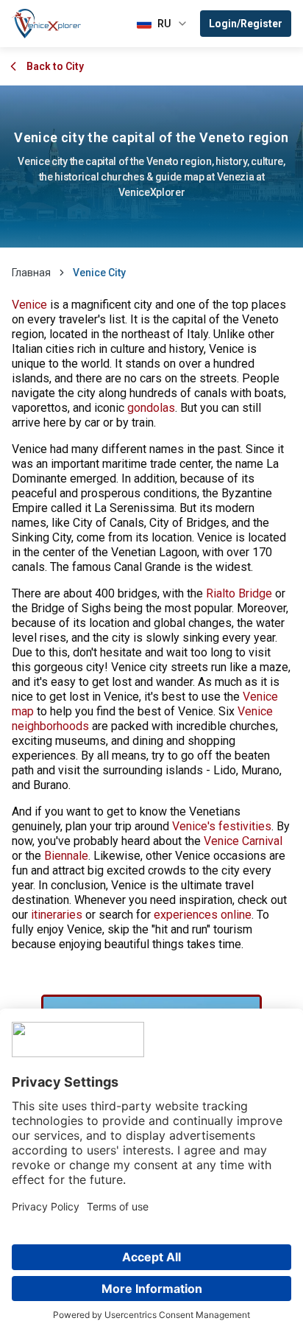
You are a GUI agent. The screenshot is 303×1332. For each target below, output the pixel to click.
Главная (31, 272)
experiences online (203, 915)
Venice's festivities (221, 826)
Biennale (66, 856)
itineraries (56, 915)
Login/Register (245, 23)
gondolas (151, 408)
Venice (29, 305)
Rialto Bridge (239, 593)
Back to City (55, 66)
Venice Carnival (243, 841)
